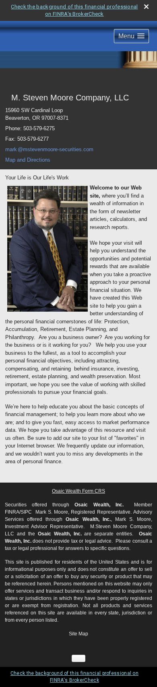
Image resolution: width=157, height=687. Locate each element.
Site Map (78, 634)
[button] (131, 36)
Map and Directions (27, 160)
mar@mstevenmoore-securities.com (49, 149)
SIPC (26, 512)
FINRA (12, 512)
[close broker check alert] (146, 6)
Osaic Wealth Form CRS (78, 491)
